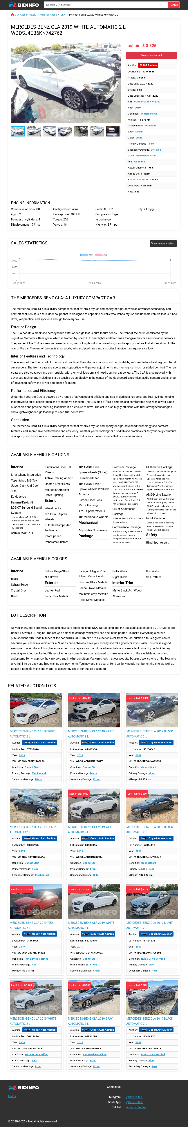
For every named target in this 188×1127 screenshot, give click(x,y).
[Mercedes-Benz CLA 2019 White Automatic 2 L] (36, 710)
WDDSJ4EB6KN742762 (147, 101)
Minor (38, 779)
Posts (12, 1096)
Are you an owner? (151, 55)
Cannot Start (32, 767)
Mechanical (39, 773)
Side (95, 874)
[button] (118, 45)
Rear (151, 868)
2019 (138, 107)
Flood (35, 868)
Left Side (156, 149)
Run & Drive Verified (36, 958)
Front (151, 143)
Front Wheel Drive (145, 155)
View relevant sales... (163, 243)
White (139, 137)
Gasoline (139, 161)
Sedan (139, 131)
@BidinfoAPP (134, 1097)
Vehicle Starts (148, 113)
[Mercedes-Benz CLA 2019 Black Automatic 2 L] (36, 806)
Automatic (150, 125)
